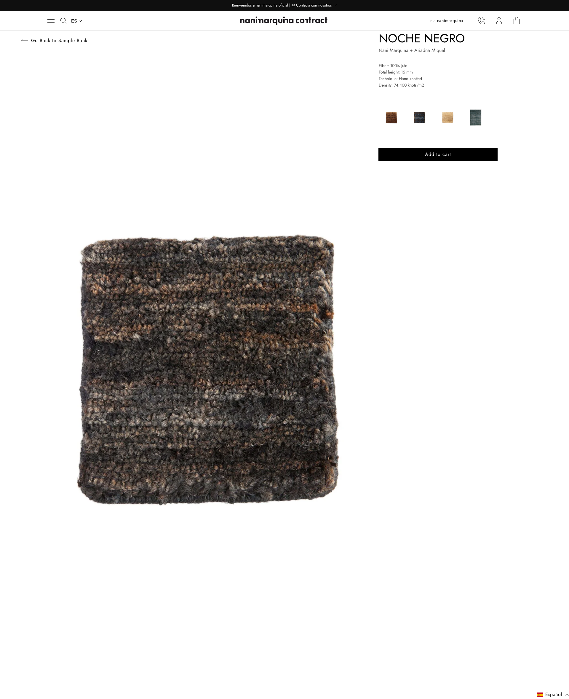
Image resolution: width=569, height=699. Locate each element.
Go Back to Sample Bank (59, 40)
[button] (53, 20)
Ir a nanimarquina (446, 20)
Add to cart (438, 154)
